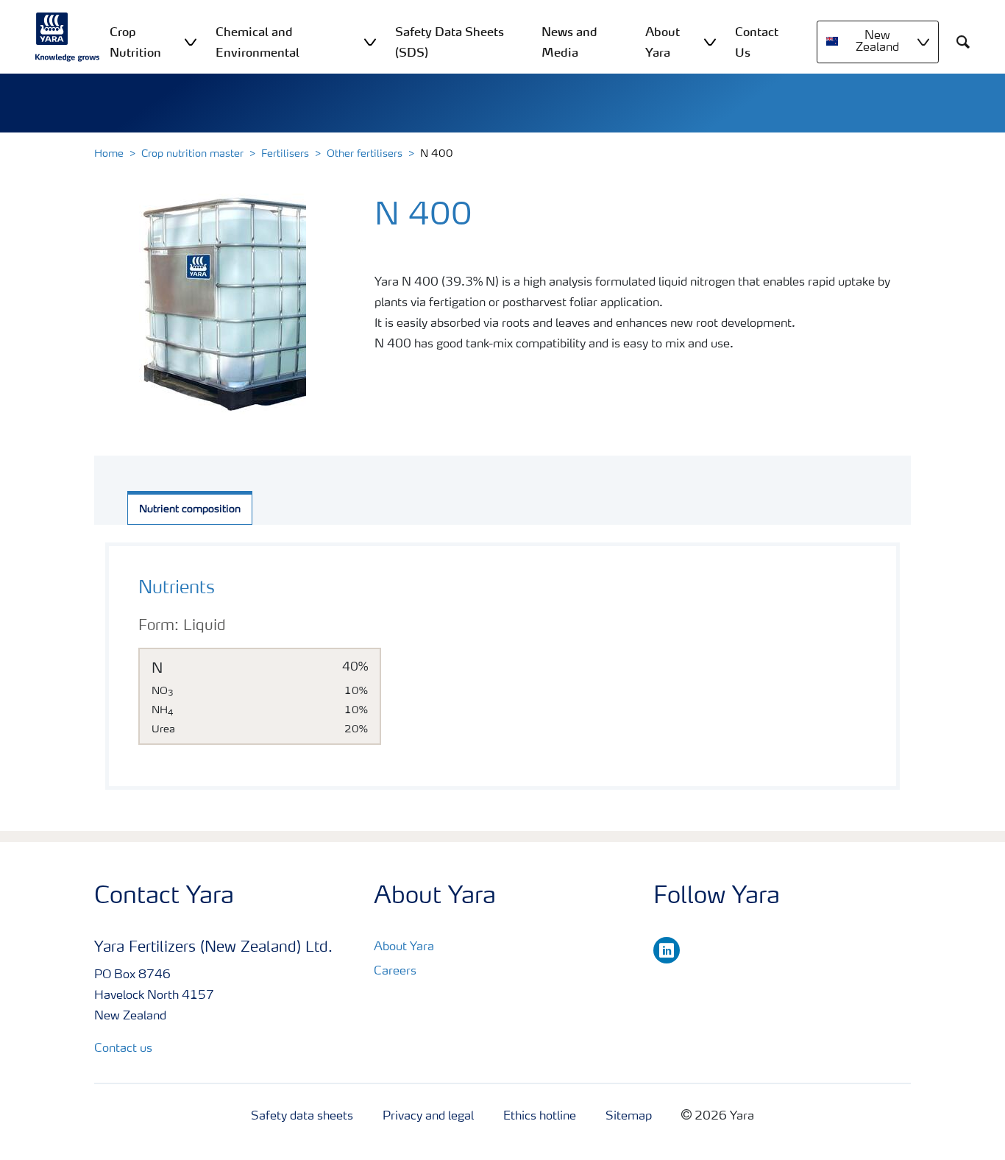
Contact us (123, 1049)
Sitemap (629, 1116)
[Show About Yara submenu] (710, 42)
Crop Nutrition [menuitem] (135, 42)
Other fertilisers (364, 154)
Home (109, 154)
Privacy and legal (428, 1116)
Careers (395, 971)
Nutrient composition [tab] (190, 509)
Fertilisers (285, 154)
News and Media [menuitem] (569, 42)
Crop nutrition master (192, 154)
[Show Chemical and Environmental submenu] (370, 42)
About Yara (404, 947)
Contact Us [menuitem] (756, 42)
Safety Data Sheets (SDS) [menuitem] (449, 42)
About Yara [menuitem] (662, 42)
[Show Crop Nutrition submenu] (190, 42)
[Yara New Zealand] (67, 37)
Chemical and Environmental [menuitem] (257, 42)
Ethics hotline (539, 1116)
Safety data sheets (302, 1116)
